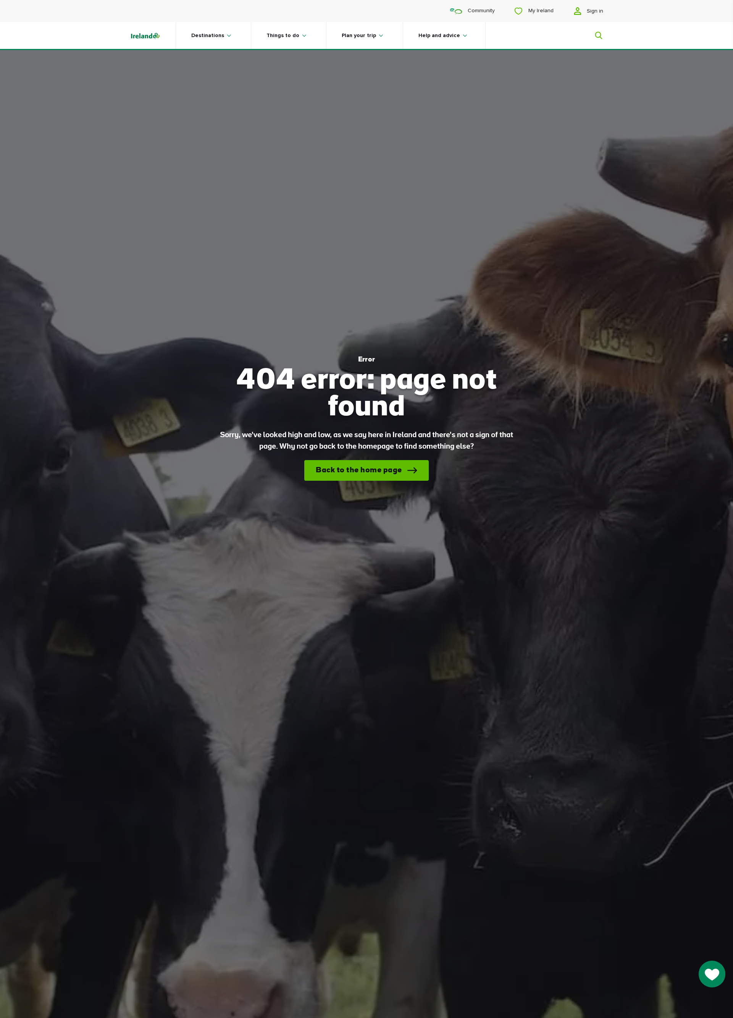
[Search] (594, 35)
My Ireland (540, 10)
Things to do (282, 35)
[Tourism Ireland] (153, 35)
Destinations (207, 35)
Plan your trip (359, 35)
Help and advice (439, 35)
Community (480, 10)
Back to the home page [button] (359, 470)
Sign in (594, 11)
